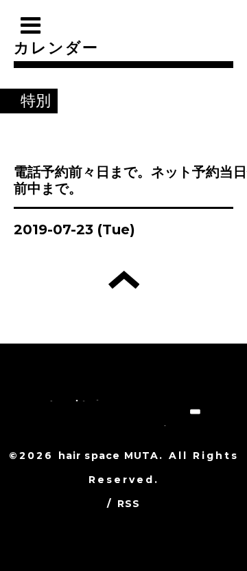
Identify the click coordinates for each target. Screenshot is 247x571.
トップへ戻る (123, 280)
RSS (129, 503)
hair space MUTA (108, 455)
